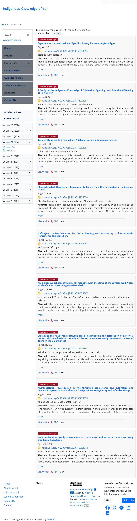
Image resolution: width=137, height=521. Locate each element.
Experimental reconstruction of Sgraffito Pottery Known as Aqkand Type (76, 43)
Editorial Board (12, 70)
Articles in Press (12, 112)
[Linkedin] (128, 508)
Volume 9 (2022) (11, 156)
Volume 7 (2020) (11, 167)
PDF (58, 75)
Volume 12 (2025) (11, 130)
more (40, 69)
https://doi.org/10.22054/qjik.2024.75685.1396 (65, 147)
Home (5, 24)
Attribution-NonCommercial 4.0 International (83, 502)
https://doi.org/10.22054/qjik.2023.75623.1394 (65, 51)
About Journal (11, 488)
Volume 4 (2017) (11, 184)
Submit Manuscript (14, 85)
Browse (8, 55)
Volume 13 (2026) (11, 125)
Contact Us (10, 100)
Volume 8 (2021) (11, 161)
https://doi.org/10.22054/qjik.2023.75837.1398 (65, 100)
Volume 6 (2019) (11, 172)
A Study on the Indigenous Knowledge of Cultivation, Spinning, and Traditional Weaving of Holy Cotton (85, 91)
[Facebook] (107, 508)
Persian (130, 2)
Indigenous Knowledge (48, 40)
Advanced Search (12, 39)
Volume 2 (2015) (11, 195)
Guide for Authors (13, 77)
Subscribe (129, 500)
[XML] (92, 29)
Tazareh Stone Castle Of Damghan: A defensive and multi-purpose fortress (77, 139)
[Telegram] (121, 508)
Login (106, 2)
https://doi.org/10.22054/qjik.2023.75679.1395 (65, 348)
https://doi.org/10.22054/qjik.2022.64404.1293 (65, 243)
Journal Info (10, 63)
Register (116, 2)
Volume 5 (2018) (11, 178)
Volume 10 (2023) (11, 142)
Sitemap (8, 505)
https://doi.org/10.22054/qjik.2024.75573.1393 (65, 398)
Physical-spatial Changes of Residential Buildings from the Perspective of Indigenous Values (85, 188)
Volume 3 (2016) (11, 189)
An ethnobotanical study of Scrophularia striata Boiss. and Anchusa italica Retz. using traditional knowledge (85, 438)
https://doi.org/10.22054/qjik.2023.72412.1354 (65, 197)
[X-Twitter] (114, 508)
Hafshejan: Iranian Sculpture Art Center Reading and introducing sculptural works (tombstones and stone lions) (85, 234)
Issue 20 (10, 147)
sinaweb (51, 519)
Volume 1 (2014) (11, 201)
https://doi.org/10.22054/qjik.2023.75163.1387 (65, 293)
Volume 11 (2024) (11, 136)
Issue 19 (10, 150)
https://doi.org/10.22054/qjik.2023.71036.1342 (65, 447)
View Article (44, 75)
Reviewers (9, 92)
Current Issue (11, 118)
